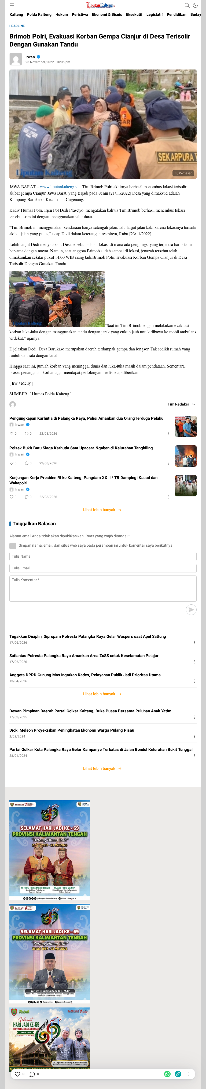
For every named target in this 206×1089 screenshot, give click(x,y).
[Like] (17, 1074)
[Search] (187, 5)
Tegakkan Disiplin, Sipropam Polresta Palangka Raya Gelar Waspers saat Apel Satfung (87, 636)
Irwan (30, 57)
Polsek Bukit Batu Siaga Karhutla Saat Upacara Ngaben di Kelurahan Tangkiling (81, 448)
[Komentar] (32, 1074)
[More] (169, 433)
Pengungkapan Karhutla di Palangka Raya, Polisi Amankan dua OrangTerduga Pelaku (86, 418)
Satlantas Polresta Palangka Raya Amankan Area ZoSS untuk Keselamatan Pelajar (84, 655)
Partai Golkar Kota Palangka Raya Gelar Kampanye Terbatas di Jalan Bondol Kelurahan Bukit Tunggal (101, 749)
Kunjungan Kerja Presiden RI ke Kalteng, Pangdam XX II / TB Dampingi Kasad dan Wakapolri (83, 480)
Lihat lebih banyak (99, 510)
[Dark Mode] (195, 5)
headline (17, 26)
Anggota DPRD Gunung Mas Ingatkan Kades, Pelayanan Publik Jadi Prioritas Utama (85, 675)
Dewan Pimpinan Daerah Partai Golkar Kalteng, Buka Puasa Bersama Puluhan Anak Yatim (90, 711)
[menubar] (12, 5)
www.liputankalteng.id (59, 186)
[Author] (16, 59)
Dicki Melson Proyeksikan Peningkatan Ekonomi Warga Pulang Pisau (71, 730)
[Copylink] (178, 1074)
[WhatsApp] (167, 1074)
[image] (186, 426)
